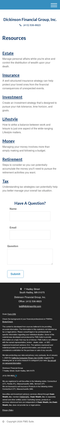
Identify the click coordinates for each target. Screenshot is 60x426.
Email (13, 227)
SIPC (27, 396)
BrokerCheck (7, 321)
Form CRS (12, 314)
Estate (8, 53)
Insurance (11, 75)
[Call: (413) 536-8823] (15, 376)
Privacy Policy (7, 410)
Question (12, 246)
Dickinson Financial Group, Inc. (30, 19)
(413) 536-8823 (32, 25)
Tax (5, 181)
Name (13, 209)
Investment (12, 97)
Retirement (12, 159)
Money (8, 141)
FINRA (22, 396)
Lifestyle (10, 119)
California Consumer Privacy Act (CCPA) (27, 357)
